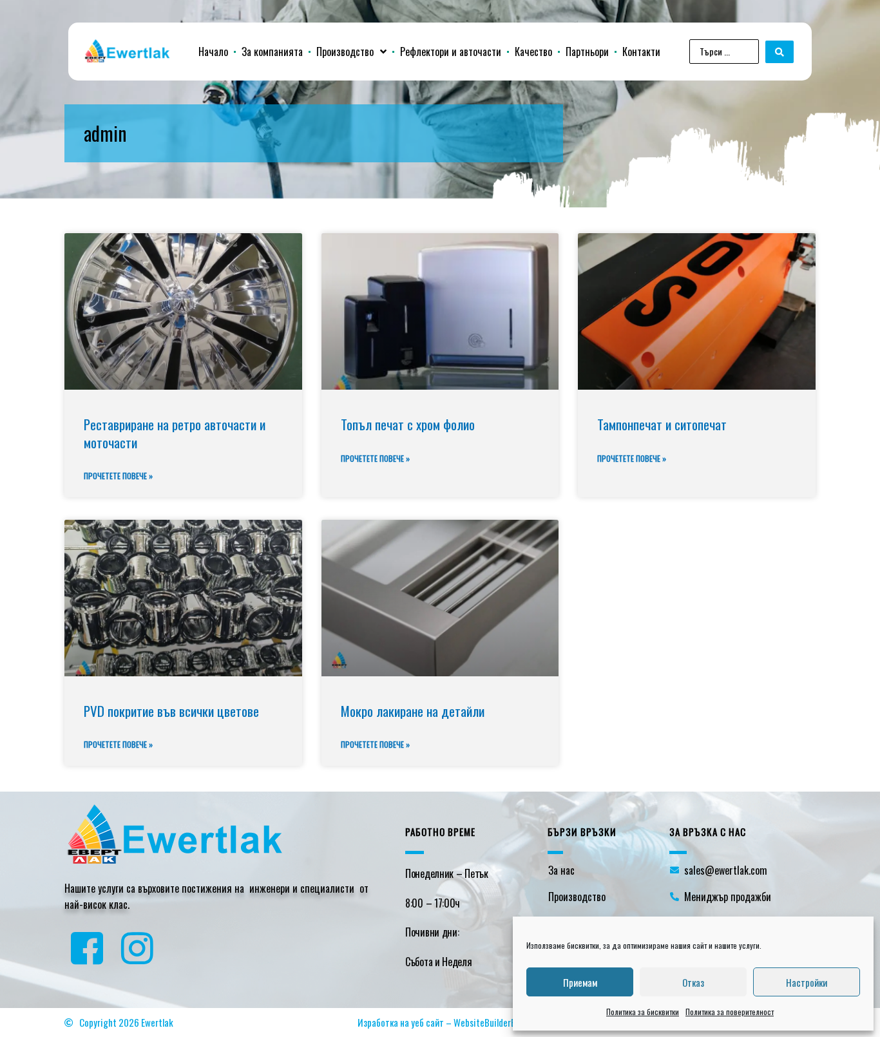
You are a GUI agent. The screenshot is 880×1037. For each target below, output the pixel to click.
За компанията (272, 51)
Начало (213, 51)
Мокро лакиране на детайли (412, 711)
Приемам (580, 982)
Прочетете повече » (118, 475)
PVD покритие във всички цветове (171, 711)
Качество (533, 51)
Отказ (693, 982)
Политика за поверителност (729, 1011)
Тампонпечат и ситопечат (662, 424)
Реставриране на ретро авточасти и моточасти (174, 433)
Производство (345, 51)
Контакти (641, 51)
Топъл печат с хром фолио (408, 424)
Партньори (587, 51)
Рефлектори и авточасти (450, 51)
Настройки (806, 982)
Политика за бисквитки (642, 1011)
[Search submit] (779, 52)
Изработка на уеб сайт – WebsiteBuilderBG (440, 1022)
